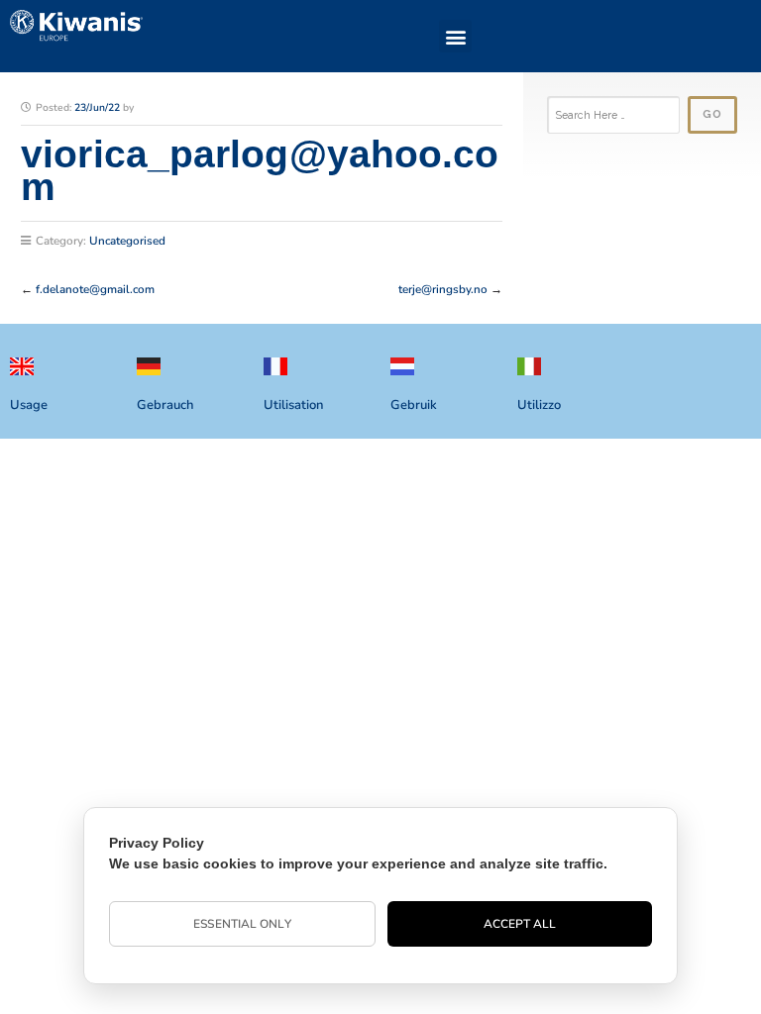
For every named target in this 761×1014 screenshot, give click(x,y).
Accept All (520, 924)
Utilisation (293, 405)
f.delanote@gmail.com (95, 289)
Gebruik (413, 405)
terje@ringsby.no (443, 289)
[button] (455, 36)
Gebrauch (165, 405)
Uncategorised (127, 241)
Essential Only (241, 924)
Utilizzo (539, 405)
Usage (29, 405)
